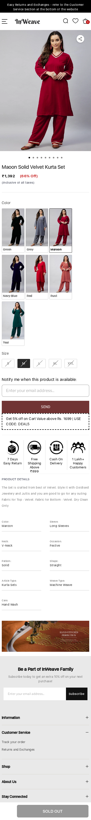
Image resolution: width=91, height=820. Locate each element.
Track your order (13, 742)
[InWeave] (27, 21)
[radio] (13, 230)
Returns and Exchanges (18, 749)
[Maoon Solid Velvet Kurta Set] (45, 90)
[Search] (63, 20)
